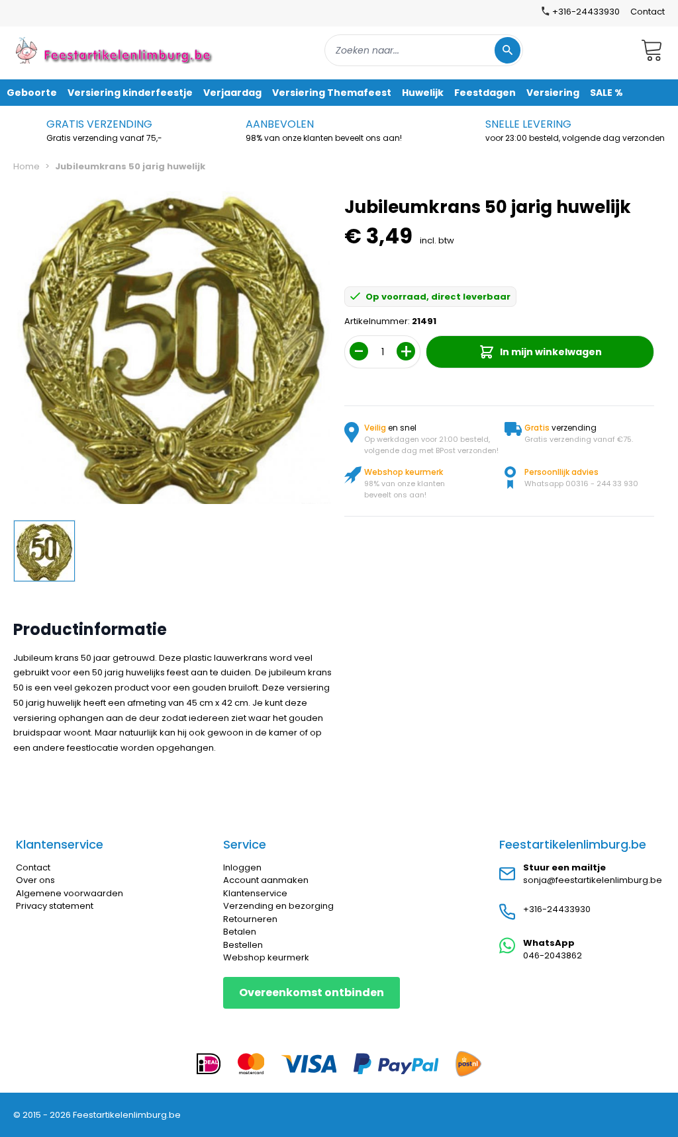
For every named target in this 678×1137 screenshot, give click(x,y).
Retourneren (250, 919)
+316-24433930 (557, 909)
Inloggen (242, 867)
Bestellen (243, 945)
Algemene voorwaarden (69, 893)
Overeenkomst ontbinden (311, 992)
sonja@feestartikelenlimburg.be (592, 880)
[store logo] (115, 50)
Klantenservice (255, 893)
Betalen (239, 931)
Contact (647, 11)
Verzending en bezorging (278, 906)
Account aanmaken (266, 880)
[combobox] (423, 50)
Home (26, 166)
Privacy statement (54, 906)
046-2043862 (552, 955)
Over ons (35, 880)
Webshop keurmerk (266, 957)
